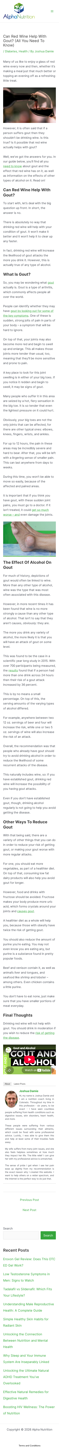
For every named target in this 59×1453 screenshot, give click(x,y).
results (13, 670)
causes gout (25, 911)
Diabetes (11, 51)
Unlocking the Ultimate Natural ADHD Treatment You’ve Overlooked (26, 1377)
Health (23, 51)
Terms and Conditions (29, 1445)
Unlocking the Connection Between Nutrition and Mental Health (25, 1340)
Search (8, 1228)
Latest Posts (19, 1084)
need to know (12, 166)
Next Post (29, 1210)
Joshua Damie (28, 1091)
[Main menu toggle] (52, 11)
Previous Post (29, 1200)
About (7, 1084)
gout (51, 282)
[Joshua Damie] (11, 1099)
